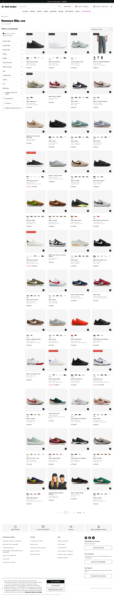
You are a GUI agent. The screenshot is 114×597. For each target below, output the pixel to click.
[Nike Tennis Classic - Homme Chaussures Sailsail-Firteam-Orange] (39, 58)
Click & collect (61, 544)
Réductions (6, 88)
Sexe (4, 71)
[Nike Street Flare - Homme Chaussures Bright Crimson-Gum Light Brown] (76, 216)
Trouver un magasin (7, 35)
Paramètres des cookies (9, 562)
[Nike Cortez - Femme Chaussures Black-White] (76, 137)
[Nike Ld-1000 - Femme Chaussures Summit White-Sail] (35, 414)
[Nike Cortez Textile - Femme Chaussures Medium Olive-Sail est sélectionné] (27, 296)
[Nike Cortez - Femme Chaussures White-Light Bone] (83, 97)
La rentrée (25, 11)
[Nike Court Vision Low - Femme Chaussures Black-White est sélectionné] (94, 256)
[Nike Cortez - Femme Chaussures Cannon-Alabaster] (79, 97)
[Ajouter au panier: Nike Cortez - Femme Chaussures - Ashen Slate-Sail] (110, 132)
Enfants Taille (6, 49)
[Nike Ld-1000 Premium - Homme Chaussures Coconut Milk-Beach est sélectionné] (94, 97)
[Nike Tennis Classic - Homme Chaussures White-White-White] (42, 58)
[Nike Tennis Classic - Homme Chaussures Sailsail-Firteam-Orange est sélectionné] (27, 256)
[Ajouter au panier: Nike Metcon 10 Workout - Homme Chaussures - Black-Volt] (110, 330)
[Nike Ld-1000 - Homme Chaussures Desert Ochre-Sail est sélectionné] (27, 216)
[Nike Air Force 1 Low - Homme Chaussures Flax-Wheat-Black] (31, 454)
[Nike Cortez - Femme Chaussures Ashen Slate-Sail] (61, 296)
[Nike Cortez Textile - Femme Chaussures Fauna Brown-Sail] (31, 296)
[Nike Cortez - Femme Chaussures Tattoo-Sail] (61, 137)
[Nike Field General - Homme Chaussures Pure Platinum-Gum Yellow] (102, 177)
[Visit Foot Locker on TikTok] (93, 537)
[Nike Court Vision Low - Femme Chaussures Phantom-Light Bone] (98, 256)
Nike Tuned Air (69, 11)
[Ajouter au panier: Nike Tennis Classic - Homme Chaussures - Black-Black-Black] (43, 52)
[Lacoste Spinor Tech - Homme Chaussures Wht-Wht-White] (76, 58)
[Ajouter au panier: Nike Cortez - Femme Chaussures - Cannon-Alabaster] (88, 132)
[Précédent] (3, 1)
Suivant (79, 512)
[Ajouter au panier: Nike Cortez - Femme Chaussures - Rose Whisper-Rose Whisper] (110, 409)
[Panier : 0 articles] (111, 6)
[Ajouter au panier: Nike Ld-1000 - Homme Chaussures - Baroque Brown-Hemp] (66, 211)
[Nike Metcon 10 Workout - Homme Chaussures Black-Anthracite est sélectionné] (72, 454)
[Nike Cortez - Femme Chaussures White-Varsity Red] (53, 137)
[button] (10, 24)
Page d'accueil (4, 16)
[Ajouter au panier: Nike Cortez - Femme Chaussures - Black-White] (88, 92)
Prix (4, 84)
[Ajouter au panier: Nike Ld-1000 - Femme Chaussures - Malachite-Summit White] (110, 488)
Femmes (39, 11)
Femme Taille (6, 45)
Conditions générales (8, 547)
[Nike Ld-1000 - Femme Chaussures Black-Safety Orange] (31, 414)
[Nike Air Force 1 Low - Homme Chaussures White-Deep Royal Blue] (35, 454)
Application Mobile (62, 557)
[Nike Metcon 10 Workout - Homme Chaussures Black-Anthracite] (98, 335)
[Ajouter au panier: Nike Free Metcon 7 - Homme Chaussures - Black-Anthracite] (88, 369)
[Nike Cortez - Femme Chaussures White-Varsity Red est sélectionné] (50, 296)
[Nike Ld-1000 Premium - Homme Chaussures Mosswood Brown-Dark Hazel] (98, 97)
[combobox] (40, 6)
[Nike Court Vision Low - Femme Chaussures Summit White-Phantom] (102, 256)
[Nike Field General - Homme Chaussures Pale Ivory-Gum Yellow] (98, 177)
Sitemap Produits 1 (35, 551)
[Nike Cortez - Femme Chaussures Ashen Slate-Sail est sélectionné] (94, 137)
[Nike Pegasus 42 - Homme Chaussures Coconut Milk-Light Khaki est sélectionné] (27, 97)
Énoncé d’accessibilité (8, 555)
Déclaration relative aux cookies (11, 541)
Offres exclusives (62, 541)
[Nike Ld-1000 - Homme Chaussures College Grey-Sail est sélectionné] (94, 454)
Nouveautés (53, 11)
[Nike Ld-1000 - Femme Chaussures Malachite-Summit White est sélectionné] (94, 494)
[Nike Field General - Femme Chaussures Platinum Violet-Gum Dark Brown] (35, 494)
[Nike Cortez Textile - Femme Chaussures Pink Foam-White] (39, 296)
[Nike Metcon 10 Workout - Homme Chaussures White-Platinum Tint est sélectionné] (72, 414)
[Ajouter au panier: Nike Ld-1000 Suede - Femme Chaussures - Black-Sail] (88, 488)
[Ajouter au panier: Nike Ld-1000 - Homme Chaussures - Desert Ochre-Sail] (43, 211)
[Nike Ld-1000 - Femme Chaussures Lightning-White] (39, 414)
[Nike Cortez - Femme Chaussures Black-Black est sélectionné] (50, 137)
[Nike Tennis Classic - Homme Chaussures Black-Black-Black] (65, 58)
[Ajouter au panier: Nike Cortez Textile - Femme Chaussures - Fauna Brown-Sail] (66, 449)
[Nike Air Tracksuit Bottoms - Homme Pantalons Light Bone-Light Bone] (98, 58)
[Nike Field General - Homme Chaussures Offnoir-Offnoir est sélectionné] (94, 177)
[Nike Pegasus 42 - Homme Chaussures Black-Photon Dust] (31, 97)
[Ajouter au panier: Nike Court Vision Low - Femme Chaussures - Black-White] (110, 251)
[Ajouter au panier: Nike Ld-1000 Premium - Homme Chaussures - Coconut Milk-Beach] (110, 92)
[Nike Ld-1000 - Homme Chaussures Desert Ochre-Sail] (87, 177)
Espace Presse (34, 544)
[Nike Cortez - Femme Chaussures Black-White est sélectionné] (72, 97)
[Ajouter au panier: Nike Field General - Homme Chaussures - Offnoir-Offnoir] (110, 171)
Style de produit (7, 67)
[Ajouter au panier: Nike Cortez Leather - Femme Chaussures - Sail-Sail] (66, 92)
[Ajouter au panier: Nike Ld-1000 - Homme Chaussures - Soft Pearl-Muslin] (88, 171)
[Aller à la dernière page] (84, 512)
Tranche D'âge (7, 75)
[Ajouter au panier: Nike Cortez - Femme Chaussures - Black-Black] (66, 132)
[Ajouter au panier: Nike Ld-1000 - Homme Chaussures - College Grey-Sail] (110, 449)
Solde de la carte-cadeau (64, 554)
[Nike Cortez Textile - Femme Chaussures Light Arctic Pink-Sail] (35, 296)
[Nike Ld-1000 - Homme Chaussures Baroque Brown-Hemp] (76, 177)
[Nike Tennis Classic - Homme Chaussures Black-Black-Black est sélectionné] (27, 58)
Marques (61, 11)
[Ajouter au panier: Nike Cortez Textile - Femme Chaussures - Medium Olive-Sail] (43, 290)
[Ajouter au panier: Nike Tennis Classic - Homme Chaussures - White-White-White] (66, 52)
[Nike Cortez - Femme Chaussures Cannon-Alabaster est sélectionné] (72, 137)
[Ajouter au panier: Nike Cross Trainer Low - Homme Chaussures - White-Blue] (43, 369)
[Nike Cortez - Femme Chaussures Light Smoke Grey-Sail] (57, 137)
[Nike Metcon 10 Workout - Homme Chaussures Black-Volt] (79, 414)
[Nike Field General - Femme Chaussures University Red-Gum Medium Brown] (39, 494)
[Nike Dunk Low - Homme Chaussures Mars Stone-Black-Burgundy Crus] (102, 375)
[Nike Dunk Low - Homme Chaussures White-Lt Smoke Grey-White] (98, 375)
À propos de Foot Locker (36, 541)
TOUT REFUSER (55, 585)
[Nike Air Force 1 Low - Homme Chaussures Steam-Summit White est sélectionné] (27, 454)
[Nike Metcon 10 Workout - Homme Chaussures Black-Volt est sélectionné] (94, 335)
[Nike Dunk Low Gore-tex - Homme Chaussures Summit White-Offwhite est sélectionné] (94, 216)
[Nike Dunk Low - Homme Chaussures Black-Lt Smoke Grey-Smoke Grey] (105, 375)
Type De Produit (7, 62)
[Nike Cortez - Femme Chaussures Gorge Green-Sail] (76, 97)
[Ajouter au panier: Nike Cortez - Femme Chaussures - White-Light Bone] (88, 251)
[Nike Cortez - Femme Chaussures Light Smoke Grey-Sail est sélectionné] (50, 335)
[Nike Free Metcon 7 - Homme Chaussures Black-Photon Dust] (76, 375)
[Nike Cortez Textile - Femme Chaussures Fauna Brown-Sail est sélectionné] (50, 454)
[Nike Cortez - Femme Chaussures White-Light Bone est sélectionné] (72, 256)
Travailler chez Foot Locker (37, 547)
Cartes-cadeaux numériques (65, 551)
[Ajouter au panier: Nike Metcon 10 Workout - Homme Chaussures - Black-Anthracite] (88, 449)
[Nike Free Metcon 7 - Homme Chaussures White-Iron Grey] (83, 375)
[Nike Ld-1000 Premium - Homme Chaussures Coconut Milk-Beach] (31, 335)
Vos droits (5, 559)
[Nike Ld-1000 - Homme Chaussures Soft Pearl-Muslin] (39, 216)
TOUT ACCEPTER (55, 581)
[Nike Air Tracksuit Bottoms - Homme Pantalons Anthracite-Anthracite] (102, 58)
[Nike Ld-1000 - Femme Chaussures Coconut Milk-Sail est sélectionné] (27, 414)
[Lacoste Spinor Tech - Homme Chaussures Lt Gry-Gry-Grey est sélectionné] (72, 58)
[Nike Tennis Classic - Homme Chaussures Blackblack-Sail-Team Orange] (35, 58)
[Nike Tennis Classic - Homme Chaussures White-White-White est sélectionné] (50, 58)
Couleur (5, 79)
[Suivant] (110, 1)
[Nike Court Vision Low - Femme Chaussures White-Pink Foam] (105, 256)
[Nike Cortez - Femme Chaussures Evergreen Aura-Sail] (87, 97)
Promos (77, 11)
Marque (5, 54)
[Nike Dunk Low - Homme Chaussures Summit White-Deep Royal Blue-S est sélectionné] (94, 375)
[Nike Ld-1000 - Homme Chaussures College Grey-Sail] (79, 177)
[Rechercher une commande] (59, 6)
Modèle (5, 58)
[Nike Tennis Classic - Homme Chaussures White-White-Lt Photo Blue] (31, 58)
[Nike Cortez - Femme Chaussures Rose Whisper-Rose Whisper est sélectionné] (94, 414)
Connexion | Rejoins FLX (101, 6)
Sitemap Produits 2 (35, 554)
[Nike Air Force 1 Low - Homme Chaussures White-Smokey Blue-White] (39, 454)
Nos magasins (61, 547)
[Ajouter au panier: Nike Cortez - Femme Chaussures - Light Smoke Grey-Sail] (66, 330)
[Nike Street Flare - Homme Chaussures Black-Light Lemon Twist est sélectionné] (72, 216)
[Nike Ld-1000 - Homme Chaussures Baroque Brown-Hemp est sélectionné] (50, 216)
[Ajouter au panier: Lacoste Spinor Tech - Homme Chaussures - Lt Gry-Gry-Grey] (88, 52)
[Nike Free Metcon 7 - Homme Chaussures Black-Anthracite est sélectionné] (72, 375)
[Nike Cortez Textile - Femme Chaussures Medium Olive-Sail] (53, 454)
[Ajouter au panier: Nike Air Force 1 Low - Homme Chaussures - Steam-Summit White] (43, 449)
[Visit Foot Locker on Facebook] (89, 537)
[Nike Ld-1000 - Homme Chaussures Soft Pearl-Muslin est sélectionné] (72, 177)
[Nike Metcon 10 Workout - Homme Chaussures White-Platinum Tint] (102, 335)
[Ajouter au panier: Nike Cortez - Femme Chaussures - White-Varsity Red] (66, 290)
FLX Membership (86, 11)
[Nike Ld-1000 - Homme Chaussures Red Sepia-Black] (83, 177)
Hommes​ (32, 11)
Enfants (46, 11)
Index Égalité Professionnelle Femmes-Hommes (13, 551)
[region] (57, 2)
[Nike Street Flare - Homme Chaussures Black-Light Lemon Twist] (76, 335)
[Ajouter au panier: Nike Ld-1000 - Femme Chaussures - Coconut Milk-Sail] (43, 409)
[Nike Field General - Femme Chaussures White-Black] (31, 494)
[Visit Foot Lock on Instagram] (86, 537)
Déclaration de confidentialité (10, 544)
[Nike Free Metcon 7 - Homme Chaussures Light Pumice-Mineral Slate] (79, 375)
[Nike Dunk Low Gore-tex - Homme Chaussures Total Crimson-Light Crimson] (98, 216)
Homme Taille (6, 41)
